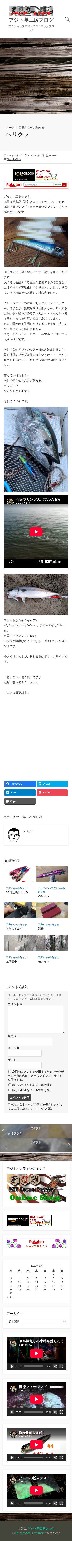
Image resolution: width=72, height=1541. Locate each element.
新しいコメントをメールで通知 (32, 1085)
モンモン (43, 961)
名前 (12, 1036)
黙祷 (41, 928)
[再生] (12, 1366)
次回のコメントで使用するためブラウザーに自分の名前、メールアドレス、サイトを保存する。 (36, 1076)
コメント (15, 1004)
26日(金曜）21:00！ (18, 892)
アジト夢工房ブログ (41, 1528)
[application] (36, 1353)
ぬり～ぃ (43, 895)
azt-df (52, 155)
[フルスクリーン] (61, 1366)
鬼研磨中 (11, 961)
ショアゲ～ (44, 888)
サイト (12, 1060)
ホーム (10, 127)
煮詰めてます (14, 928)
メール (13, 1048)
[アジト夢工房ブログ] (31, 11)
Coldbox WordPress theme (29, 1532)
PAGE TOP (66, 1491)
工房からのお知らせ (32, 127)
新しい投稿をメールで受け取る (32, 1090)
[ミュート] (55, 1366)
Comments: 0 (14, 159)
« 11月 (10, 1297)
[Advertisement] (36, 76)
